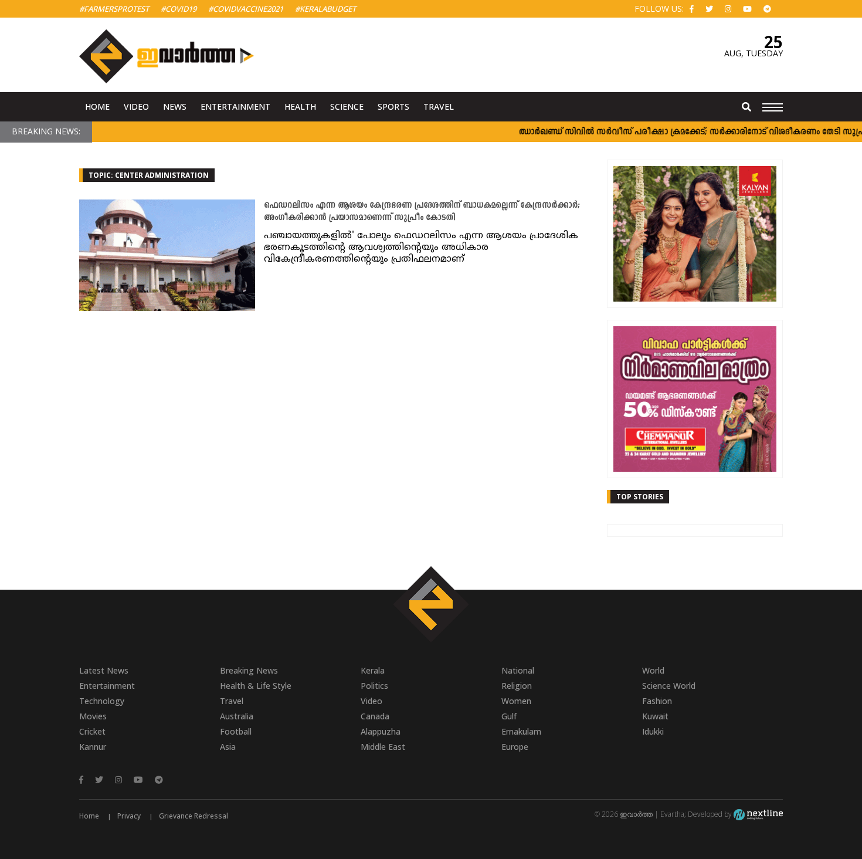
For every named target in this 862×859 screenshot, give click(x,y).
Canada (375, 716)
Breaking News (249, 670)
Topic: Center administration (149, 175)
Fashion (657, 700)
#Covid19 (178, 9)
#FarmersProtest (114, 9)
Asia (228, 746)
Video (136, 106)
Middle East (383, 746)
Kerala (373, 670)
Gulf (509, 716)
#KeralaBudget (325, 9)
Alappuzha (381, 731)
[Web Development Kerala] (758, 814)
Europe (514, 746)
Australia (236, 716)
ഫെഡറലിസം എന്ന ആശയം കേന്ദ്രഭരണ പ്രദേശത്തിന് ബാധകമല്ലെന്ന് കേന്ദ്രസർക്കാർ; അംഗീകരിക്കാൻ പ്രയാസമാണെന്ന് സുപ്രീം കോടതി (422, 211)
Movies (93, 716)
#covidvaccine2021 (245, 9)
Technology (101, 700)
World (653, 670)
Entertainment (235, 106)
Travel (438, 106)
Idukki (653, 731)
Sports (393, 106)
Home (97, 106)
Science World (668, 685)
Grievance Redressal (193, 816)
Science (347, 106)
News (174, 106)
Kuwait (655, 716)
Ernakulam (521, 731)
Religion (516, 685)
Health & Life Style (255, 685)
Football (236, 731)
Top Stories (639, 497)
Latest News (103, 670)
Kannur (92, 746)
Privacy (129, 816)
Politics (374, 685)
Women (516, 700)
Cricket (92, 731)
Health (300, 106)
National (517, 670)
